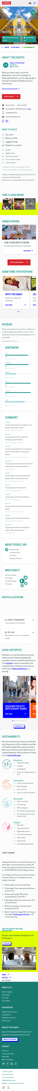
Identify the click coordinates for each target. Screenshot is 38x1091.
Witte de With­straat (20, 668)
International (6, 995)
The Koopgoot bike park (21, 914)
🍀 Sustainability (28, 47)
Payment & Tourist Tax (9, 1018)
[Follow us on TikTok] (15, 1063)
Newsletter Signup (9, 1039)
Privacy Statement (8, 1074)
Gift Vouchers (6, 1021)
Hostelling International (16, 1083)
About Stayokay (7, 992)
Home (4, 974)
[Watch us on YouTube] (11, 1063)
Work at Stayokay (7, 1060)
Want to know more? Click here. (9, 341)
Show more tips (19, 726)
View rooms (6, 943)
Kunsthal (9, 663)
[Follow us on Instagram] (3, 1063)
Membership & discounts (9, 1012)
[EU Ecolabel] (9, 1088)
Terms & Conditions (8, 1077)
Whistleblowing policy (8, 1080)
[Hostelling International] (4, 1088)
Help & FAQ (5, 1057)
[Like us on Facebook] (7, 1063)
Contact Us (5, 1051)
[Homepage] (7, 4)
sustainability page (13, 755)
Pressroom (5, 998)
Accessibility (6, 1001)
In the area (15, 47)
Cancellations (6, 1015)
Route (7, 47)
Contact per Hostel (8, 1054)
